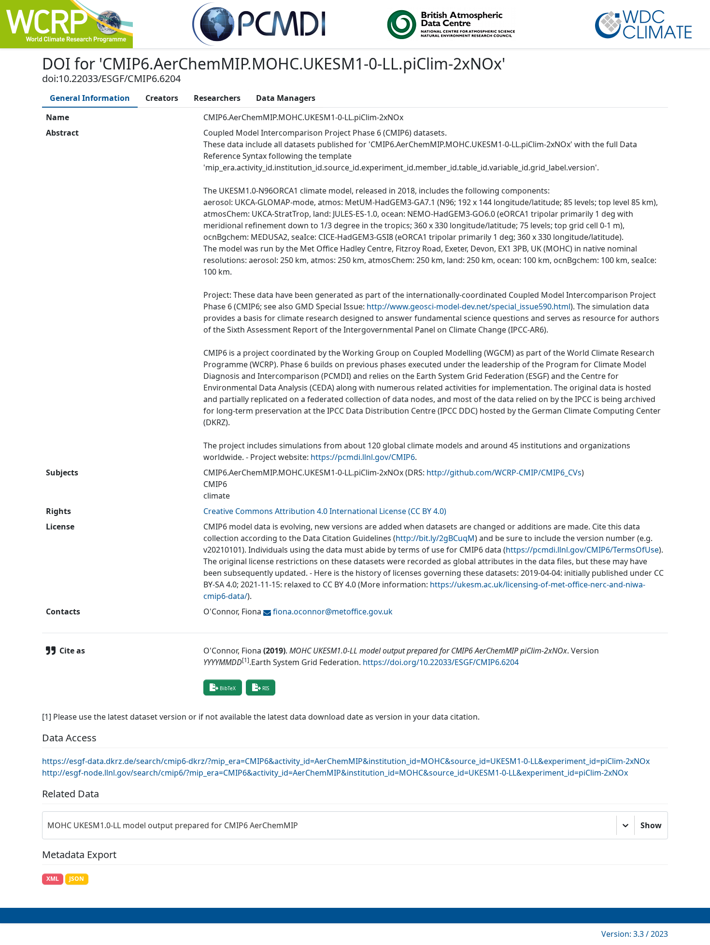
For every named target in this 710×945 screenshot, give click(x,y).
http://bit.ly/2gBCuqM (435, 538)
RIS (265, 688)
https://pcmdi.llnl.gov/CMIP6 (363, 457)
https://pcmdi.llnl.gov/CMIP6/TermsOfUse (582, 549)
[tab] (90, 98)
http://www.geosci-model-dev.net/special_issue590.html (468, 306)
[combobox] (48, 825)
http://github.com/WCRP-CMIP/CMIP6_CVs (504, 472)
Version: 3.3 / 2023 (634, 934)
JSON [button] (76, 879)
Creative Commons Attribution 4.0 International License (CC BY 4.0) (324, 511)
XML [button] (52, 879)
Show (651, 825)
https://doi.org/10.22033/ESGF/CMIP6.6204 (441, 662)
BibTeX (228, 688)
